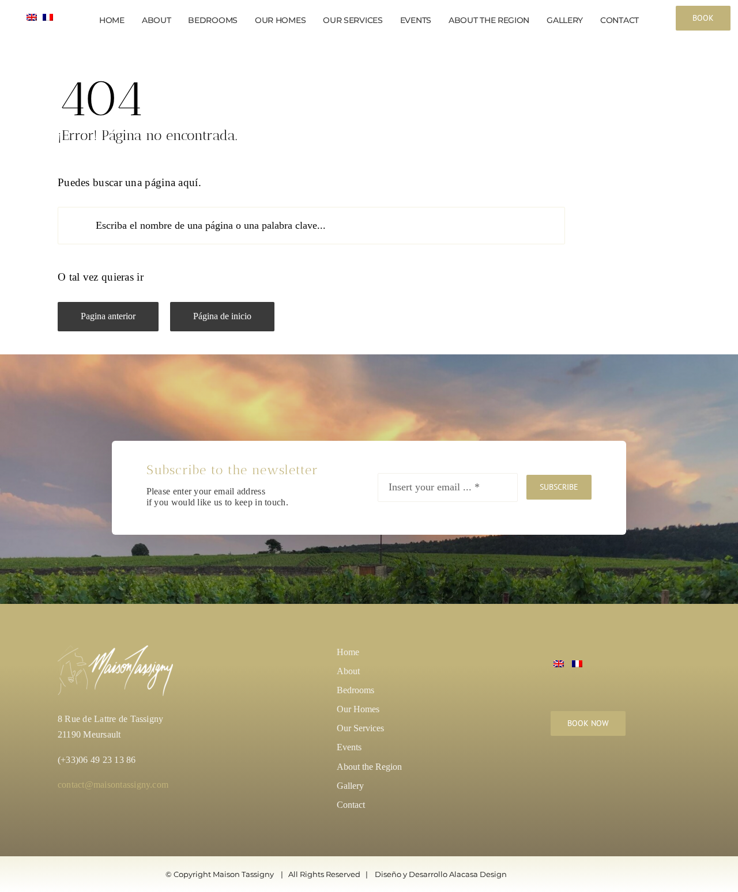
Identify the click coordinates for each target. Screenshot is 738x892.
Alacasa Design (478, 874)
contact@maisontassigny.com (113, 784)
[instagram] (557, 773)
